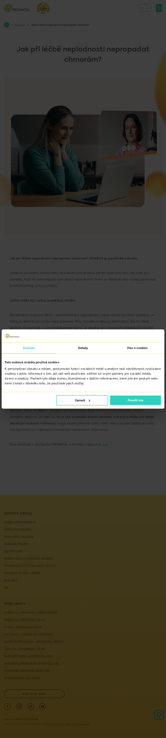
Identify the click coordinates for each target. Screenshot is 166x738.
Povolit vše (135, 400)
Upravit (80, 400)
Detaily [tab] (83, 348)
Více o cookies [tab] (137, 348)
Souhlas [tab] (29, 348)
